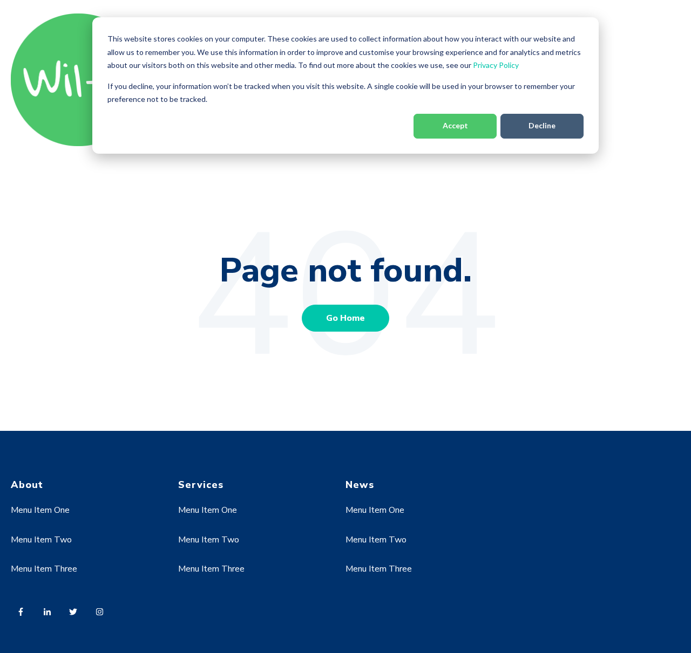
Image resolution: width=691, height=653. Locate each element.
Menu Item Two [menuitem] (41, 540)
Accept (455, 125)
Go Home (345, 318)
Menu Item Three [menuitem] (44, 569)
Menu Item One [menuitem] (40, 510)
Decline (542, 125)
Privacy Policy (496, 65)
